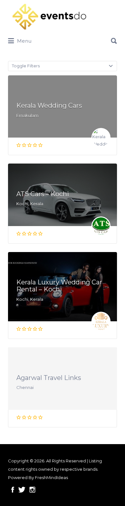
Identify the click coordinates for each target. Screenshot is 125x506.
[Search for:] (62, 38)
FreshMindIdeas (51, 477)
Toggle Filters (26, 65)
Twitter (21, 489)
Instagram (32, 489)
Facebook (12, 489)
